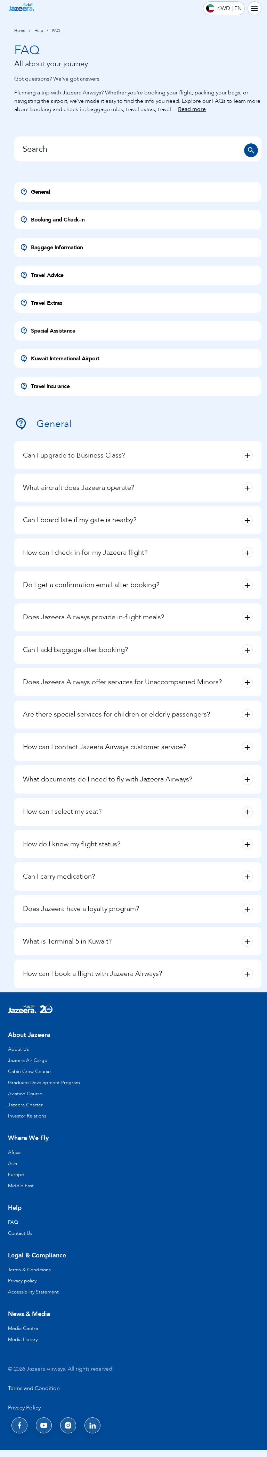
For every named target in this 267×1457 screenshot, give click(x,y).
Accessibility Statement (33, 1292)
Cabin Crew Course (29, 1071)
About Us (18, 1049)
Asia (12, 1163)
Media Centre (23, 1328)
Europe (16, 1174)
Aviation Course (25, 1093)
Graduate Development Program (44, 1082)
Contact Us (20, 1233)
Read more (192, 109)
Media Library (23, 1339)
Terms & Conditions (29, 1269)
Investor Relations (27, 1116)
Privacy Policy (24, 1408)
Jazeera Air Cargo (27, 1060)
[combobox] (137, 148)
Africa (14, 1152)
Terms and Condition (34, 1388)
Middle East (21, 1185)
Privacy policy (22, 1281)
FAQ (13, 1222)
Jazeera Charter (25, 1105)
